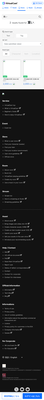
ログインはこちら (32, 396)
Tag (21, 36)
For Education (9, 348)
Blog (6, 296)
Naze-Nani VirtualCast (12, 261)
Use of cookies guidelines (14, 315)
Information (9, 290)
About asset (9, 221)
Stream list (8, 196)
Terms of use (9, 308)
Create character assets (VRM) (16, 227)
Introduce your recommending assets (18, 240)
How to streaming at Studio (15, 199)
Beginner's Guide (11, 111)
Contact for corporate (12, 274)
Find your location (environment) (16, 150)
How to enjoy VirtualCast (14, 115)
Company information (12, 330)
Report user (9, 265)
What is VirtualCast (12, 108)
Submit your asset (11, 233)
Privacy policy (9, 312)
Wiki (6, 252)
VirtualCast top (10, 105)
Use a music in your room (14, 182)
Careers (7, 333)
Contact (7, 271)
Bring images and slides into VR (16, 224)
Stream (39, 8)
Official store (9, 157)
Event (15, 8)
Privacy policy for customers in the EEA (19, 326)
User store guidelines (12, 154)
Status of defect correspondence (16, 268)
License (7, 323)
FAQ (6, 258)
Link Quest (38, 3)
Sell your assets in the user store (17, 236)
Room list (8, 173)
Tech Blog (8, 293)
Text (8, 36)
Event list (8, 128)
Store (23, 8)
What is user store (11, 141)
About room (9, 170)
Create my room (11, 179)
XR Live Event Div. (11, 345)
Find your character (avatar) (15, 144)
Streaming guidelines (12, 202)
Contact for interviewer (13, 277)
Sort (5, 40)
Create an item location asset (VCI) (17, 230)
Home (6, 8)
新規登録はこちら (11, 396)
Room (31, 8)
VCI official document (12, 255)
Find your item (10, 147)
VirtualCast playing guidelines (15, 176)
